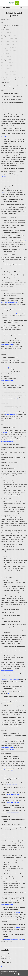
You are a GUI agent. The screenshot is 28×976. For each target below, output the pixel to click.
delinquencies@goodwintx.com (10, 679)
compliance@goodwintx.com (9, 302)
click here (9, 693)
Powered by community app (7, 973)
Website (3, 966)
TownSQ (3, 136)
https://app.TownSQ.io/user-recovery (14, 939)
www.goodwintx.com (7, 344)
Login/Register (6, 7)
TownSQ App (7, 367)
